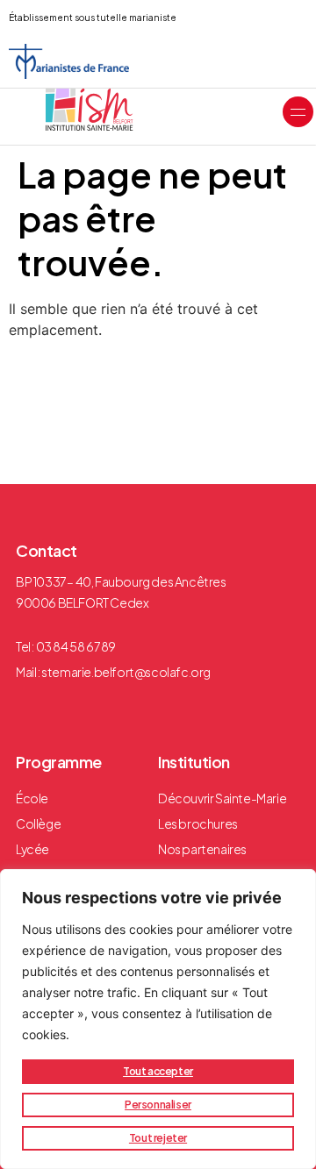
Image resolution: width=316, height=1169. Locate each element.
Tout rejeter (158, 1137)
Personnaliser (158, 1104)
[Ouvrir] (298, 111)
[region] (158, 1019)
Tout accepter (158, 1071)
